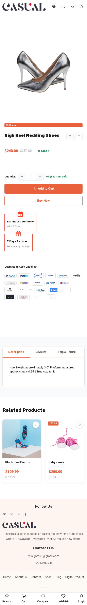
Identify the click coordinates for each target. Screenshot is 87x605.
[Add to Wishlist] (70, 136)
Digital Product (74, 577)
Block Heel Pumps (17, 462)
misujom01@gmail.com (43, 556)
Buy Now (43, 200)
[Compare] (63, 7)
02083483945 (43, 563)
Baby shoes (56, 462)
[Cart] (72, 7)
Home (7, 577)
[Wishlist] (54, 7)
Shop (48, 577)
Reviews (40, 352)
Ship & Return (67, 352)
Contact (36, 577)
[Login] (82, 7)
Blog (58, 577)
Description (16, 352)
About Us (21, 577)
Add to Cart (46, 188)
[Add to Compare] (79, 136)
